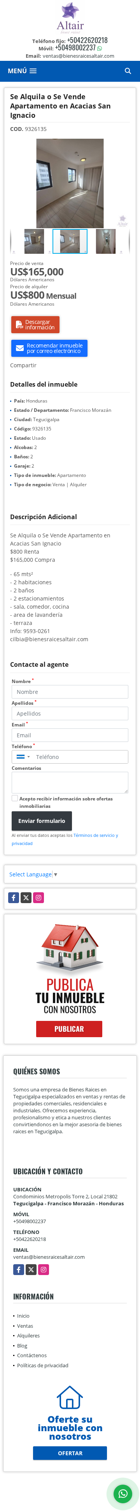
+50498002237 (75, 47)
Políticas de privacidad (42, 1365)
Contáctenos (32, 1355)
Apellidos (24, 703)
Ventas (25, 1325)
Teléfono (23, 746)
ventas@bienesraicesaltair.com (49, 1256)
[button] (123, 145)
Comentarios (26, 768)
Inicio (23, 1315)
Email (20, 724)
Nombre (23, 681)
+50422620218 (87, 40)
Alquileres (28, 1335)
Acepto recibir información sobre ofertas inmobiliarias (66, 802)
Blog (22, 1345)
